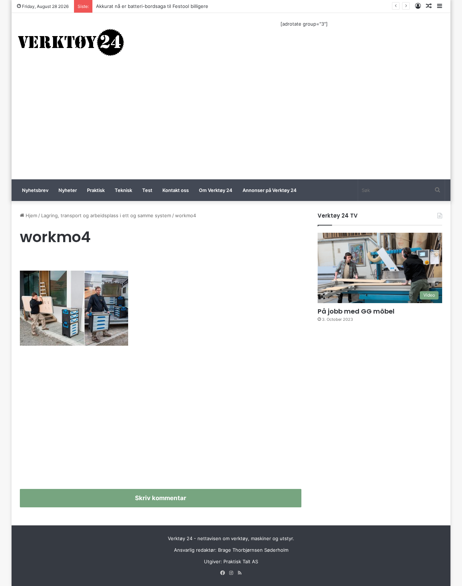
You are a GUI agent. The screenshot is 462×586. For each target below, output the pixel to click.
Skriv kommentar (160, 498)
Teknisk (123, 190)
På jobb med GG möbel (356, 311)
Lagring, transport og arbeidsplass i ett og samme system (106, 215)
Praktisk (96, 190)
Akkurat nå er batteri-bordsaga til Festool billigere (152, 6)
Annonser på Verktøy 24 (270, 190)
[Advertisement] (231, 125)
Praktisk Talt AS (240, 561)
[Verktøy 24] (71, 42)
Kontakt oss (175, 190)
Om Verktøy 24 (215, 190)
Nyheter (67, 190)
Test (147, 190)
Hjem (30, 215)
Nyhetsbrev (35, 190)
